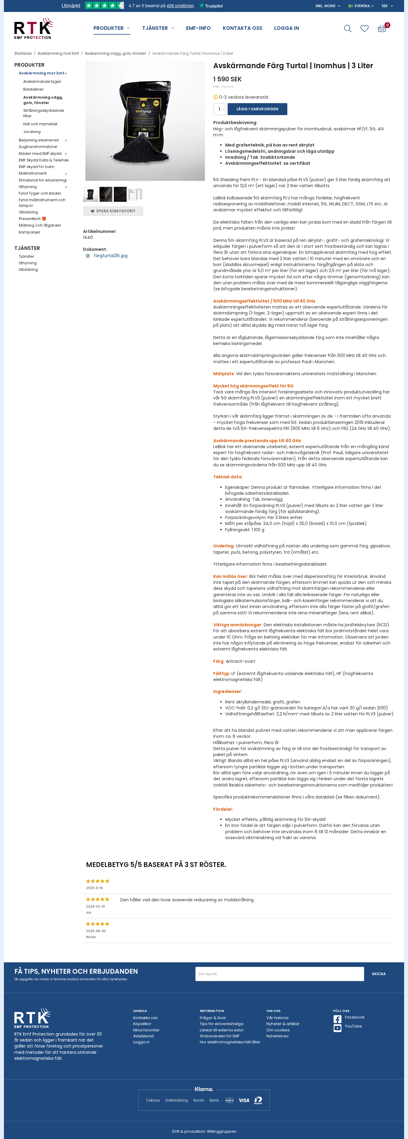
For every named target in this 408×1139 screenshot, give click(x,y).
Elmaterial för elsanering (42, 180)
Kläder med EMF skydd (40, 153)
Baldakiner (33, 89)
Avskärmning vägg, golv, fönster (43, 100)
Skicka (379, 973)
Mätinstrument (33, 173)
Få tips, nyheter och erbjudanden (76, 971)
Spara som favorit (115, 210)
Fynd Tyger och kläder (40, 193)
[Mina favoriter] (364, 28)
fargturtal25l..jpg (110, 256)
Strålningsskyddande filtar (43, 113)
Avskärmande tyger (42, 81)
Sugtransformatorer (38, 146)
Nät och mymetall (40, 123)
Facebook (354, 1017)
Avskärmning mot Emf (42, 73)
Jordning (32, 131)
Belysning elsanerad (39, 140)
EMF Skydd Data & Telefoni (44, 160)
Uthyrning (28, 186)
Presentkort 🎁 (32, 218)
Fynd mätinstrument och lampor (42, 202)
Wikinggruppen (221, 1131)
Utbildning (28, 212)
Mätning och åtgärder (40, 225)
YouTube (353, 1026)
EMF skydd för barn (36, 166)
